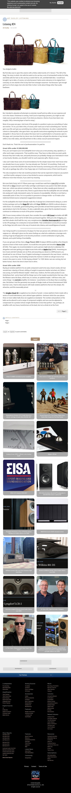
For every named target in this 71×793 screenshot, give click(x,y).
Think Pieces (28, 743)
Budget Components (30, 711)
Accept (60, 2)
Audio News (28, 751)
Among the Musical (52, 696)
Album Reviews (51, 689)
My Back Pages (51, 704)
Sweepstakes (28, 757)
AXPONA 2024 (6, 734)
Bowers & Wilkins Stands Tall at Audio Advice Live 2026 (52, 571)
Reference (27, 738)
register (12, 332)
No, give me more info (13, 7)
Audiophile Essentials (30, 739)
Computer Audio (6, 713)
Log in (5, 332)
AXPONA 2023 (6, 736)
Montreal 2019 (6, 745)
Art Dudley (6, 28)
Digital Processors (7, 711)
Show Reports (7, 733)
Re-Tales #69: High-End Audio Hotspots (52, 609)
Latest (35, 339)
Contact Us (50, 739)
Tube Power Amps (7, 696)
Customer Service (52, 743)
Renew (49, 758)
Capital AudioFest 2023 (8, 753)
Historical (27, 745)
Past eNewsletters (29, 752)
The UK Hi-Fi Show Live (53, 745)
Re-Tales (49, 710)
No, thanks (53, 3)
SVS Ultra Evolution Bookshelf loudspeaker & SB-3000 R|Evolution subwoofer (52, 493)
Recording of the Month (53, 686)
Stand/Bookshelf (6, 687)
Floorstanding (6, 686)
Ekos (13, 186)
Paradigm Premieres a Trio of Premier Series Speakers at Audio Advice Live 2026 (19, 532)
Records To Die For (52, 687)
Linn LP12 (54, 183)
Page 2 (64, 311)
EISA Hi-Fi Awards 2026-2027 (18, 493)
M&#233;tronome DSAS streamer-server (52, 532)
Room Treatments (29, 701)
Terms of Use (51, 750)
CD (3, 708)
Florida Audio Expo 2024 (8, 751)
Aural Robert (50, 699)
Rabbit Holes (51, 706)
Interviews (27, 741)
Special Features (29, 736)
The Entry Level (51, 725)
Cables (26, 696)
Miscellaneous (28, 706)
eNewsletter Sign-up (52, 738)
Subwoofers (5, 689)
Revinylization (51, 711)
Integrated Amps (6, 701)
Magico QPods (52, 454)
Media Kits (50, 746)
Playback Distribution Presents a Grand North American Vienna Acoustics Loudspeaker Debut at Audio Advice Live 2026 (52, 649)
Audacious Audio (29, 713)
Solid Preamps (6, 697)
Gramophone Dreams (53, 703)
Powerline (27, 699)
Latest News (29, 749)
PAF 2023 (5, 755)
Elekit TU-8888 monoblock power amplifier (18, 376)
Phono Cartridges (29, 689)
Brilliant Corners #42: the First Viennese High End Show (19, 571)
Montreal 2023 (6, 742)
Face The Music (51, 727)
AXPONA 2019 (6, 740)
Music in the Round (52, 723)
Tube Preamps (6, 694)
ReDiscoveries (51, 708)
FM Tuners (27, 691)
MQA (26, 746)
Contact (33, 766)
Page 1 (7, 320)
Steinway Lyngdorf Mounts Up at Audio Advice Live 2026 (18, 610)
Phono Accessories (29, 697)
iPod (49, 249)
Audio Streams (51, 722)
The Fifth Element (52, 720)
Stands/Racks (28, 703)
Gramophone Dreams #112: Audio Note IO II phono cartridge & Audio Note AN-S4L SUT (18, 416)
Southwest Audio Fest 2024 (9, 748)
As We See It (50, 697)
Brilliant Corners (51, 701)
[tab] (35, 339)
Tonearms (27, 687)
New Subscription (52, 755)
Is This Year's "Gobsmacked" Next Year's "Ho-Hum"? (19, 649)
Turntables (27, 686)
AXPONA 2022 (6, 738)
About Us (50, 741)
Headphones (28, 704)
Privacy (49, 748)
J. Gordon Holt (28, 715)
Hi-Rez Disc (5, 709)
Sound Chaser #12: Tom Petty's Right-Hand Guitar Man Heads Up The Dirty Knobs (52, 416)
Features (50, 691)
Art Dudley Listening (18, 18)
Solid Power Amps (7, 699)
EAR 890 (18, 280)
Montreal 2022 (6, 744)
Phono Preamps (6, 703)
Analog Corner (51, 716)
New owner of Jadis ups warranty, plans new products (52, 377)
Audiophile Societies (52, 736)
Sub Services (50, 760)
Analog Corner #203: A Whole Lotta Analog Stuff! (18, 455)
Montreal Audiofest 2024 (8, 750)
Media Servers (6, 715)
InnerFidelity (28, 716)
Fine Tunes (50, 729)
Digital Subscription (52, 757)
